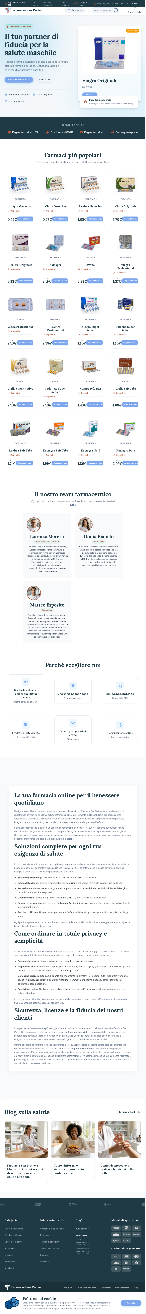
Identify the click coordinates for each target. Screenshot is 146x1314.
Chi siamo (35, 3)
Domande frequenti (47, 3)
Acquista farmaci (17, 79)
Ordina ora (90, 94)
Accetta (131, 1302)
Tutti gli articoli (127, 1112)
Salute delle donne (14, 1242)
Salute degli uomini (14, 1228)
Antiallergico (10, 1268)
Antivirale (9, 1255)
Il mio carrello (134, 12)
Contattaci (45, 79)
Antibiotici (9, 1248)
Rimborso (44, 1235)
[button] (141, 1148)
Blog (136, 1288)
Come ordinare (65, 3)
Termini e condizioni (49, 1242)
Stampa (44, 1255)
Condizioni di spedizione (52, 1228)
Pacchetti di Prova (13, 1235)
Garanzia (44, 1261)
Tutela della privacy (49, 1248)
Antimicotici (10, 1261)
